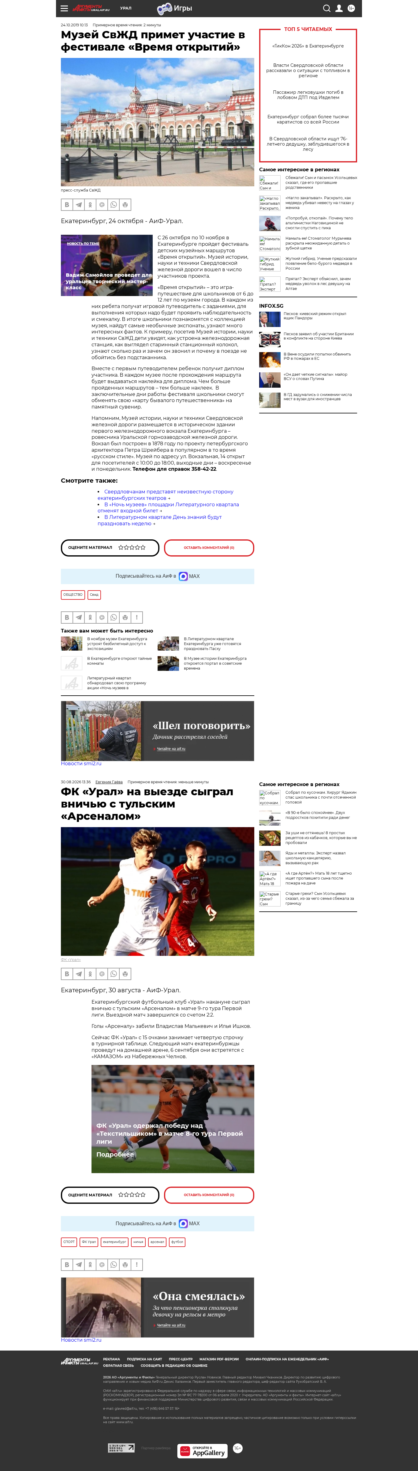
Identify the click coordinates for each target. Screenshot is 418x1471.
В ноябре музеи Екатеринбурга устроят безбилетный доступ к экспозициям (117, 644)
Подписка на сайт (144, 1359)
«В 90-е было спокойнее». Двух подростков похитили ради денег (318, 815)
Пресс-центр (180, 1359)
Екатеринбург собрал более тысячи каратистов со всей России (308, 119)
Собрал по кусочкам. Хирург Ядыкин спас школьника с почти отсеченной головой (321, 797)
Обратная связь (118, 1366)
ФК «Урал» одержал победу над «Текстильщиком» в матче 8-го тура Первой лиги (169, 1133)
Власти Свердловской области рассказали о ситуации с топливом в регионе (308, 70)
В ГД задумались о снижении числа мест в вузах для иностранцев (318, 397)
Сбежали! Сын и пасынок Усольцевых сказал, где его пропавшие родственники (321, 182)
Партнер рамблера (155, 1448)
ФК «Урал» (71, 959)
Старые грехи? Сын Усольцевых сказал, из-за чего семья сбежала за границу (320, 898)
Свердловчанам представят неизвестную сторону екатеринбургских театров (165, 495)
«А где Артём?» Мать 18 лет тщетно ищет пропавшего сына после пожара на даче (319, 878)
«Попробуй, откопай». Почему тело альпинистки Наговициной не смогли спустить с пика (319, 223)
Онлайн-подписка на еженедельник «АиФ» (287, 1359)
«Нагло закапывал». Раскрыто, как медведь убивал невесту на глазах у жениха (320, 203)
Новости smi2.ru (81, 763)
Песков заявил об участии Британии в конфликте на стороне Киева (319, 336)
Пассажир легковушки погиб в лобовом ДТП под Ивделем (308, 95)
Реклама (111, 1359)
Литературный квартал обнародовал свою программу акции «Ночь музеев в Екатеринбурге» (103, 685)
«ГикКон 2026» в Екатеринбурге (308, 46)
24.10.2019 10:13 (74, 25)
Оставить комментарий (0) (209, 548)
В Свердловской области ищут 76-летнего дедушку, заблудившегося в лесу (308, 144)
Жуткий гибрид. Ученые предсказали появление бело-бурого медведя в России (321, 263)
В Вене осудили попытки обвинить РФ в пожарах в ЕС (317, 356)
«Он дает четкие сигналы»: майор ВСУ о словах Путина (315, 376)
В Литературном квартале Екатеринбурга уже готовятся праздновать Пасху (212, 644)
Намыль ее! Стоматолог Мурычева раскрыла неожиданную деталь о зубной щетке (318, 243)
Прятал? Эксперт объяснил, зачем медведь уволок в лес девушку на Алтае (318, 283)
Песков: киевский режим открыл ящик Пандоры (315, 316)
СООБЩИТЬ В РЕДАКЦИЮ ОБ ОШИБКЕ (174, 1366)
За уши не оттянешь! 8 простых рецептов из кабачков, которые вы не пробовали (321, 838)
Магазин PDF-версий (219, 1359)
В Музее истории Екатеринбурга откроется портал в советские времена (215, 663)
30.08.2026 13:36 (76, 782)
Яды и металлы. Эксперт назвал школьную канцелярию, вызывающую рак (316, 858)
